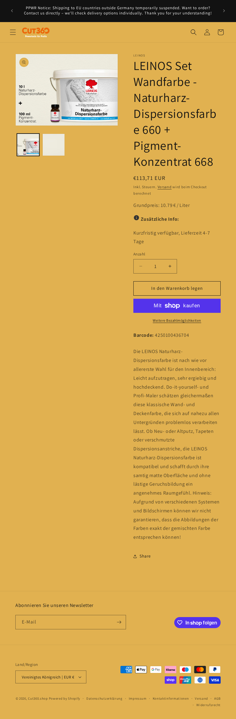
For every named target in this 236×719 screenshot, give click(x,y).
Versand (165, 187)
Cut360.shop (38, 698)
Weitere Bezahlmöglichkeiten (177, 320)
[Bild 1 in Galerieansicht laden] (28, 145)
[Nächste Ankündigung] (224, 10)
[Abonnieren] (119, 622)
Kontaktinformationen (171, 698)
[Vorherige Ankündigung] (12, 10)
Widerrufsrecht (208, 705)
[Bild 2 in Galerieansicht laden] (53, 145)
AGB (217, 698)
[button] (13, 32)
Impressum (138, 698)
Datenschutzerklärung (104, 698)
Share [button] (145, 556)
